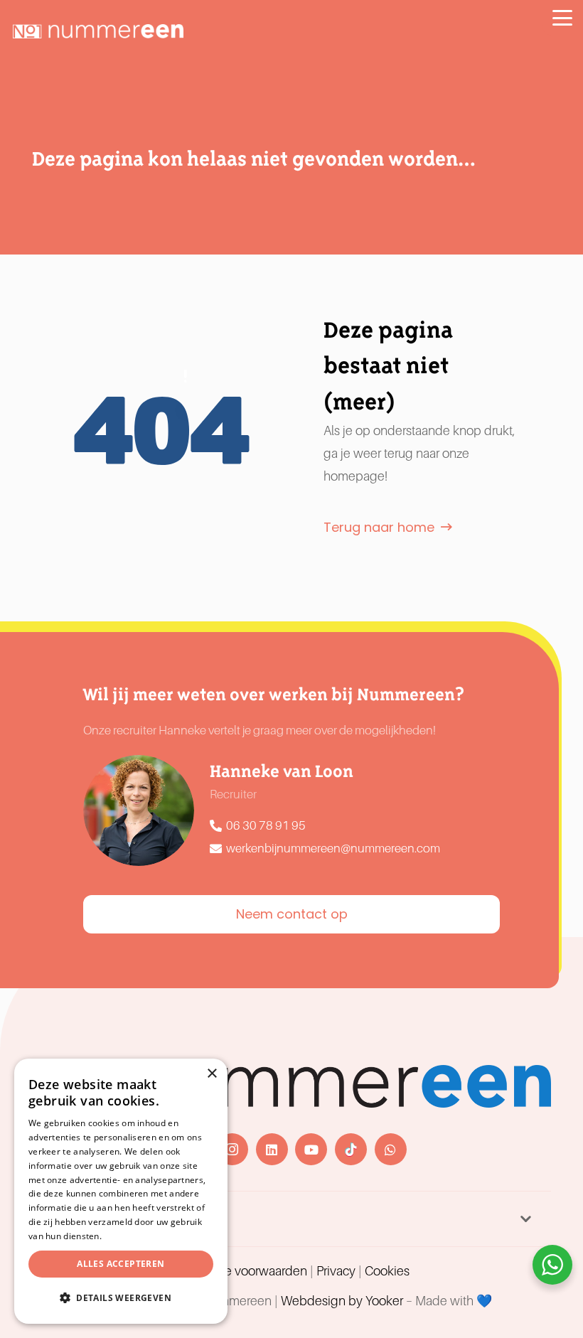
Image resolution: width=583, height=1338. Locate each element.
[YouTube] (311, 1149)
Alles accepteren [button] (120, 1264)
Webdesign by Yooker (342, 1301)
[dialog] (121, 1191)
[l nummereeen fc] (98, 31)
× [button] (211, 1074)
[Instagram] (232, 1149)
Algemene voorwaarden (240, 1271)
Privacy (335, 1271)
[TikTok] (351, 1149)
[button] (562, 18)
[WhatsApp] (391, 1149)
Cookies (387, 1271)
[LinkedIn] (272, 1149)
